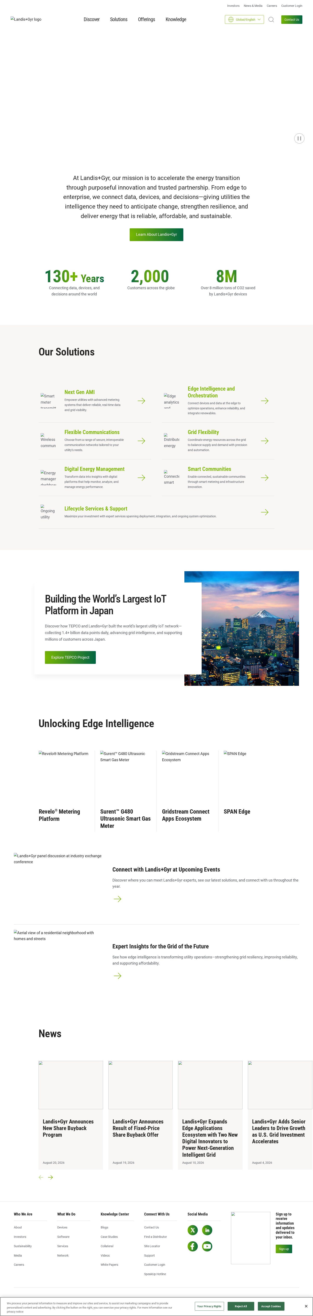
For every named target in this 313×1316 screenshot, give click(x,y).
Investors (233, 5)
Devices (62, 1227)
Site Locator (152, 1246)
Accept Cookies (271, 1306)
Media (18, 1255)
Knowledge (176, 19)
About (18, 1227)
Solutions (118, 19)
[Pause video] (299, 138)
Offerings (146, 19)
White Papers (109, 1264)
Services (62, 1246)
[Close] (306, 1306)
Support (149, 1255)
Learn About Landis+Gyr (156, 234)
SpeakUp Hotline (155, 1274)
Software (63, 1236)
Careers (272, 5)
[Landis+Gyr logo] (28, 19)
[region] (156, 1306)
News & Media (253, 5)
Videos (105, 1255)
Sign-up (284, 1249)
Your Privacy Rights (209, 1306)
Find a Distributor (155, 1236)
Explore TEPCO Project (70, 657)
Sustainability (23, 1246)
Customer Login (291, 5)
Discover (91, 19)
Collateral (107, 1246)
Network (63, 1255)
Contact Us (291, 19)
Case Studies (109, 1236)
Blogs (104, 1227)
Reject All (241, 1306)
